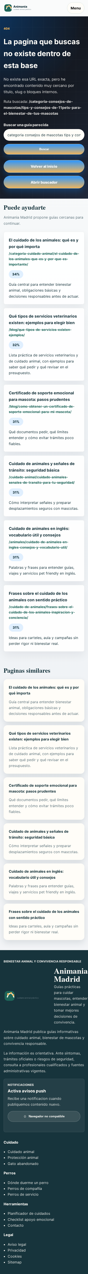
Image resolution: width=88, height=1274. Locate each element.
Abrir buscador (44, 182)
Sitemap (15, 1262)
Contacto (16, 1225)
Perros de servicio (23, 1194)
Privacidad (17, 1250)
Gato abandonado (23, 1163)
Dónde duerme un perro (28, 1182)
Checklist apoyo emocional (31, 1219)
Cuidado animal (21, 1151)
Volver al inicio (44, 166)
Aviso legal (17, 1244)
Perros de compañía (25, 1188)
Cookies (15, 1256)
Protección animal (23, 1157)
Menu (76, 8)
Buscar (44, 149)
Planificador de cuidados (29, 1213)
